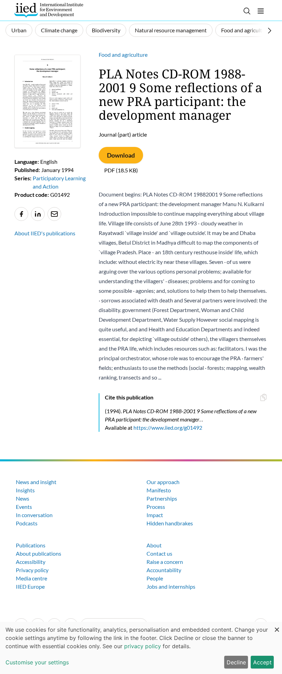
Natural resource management (171, 30)
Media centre (31, 578)
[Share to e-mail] (54, 214)
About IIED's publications (44, 233)
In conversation (34, 515)
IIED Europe (30, 586)
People (155, 578)
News (22, 498)
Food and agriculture (245, 30)
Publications (30, 545)
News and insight (36, 482)
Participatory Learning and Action (59, 182)
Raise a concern (165, 561)
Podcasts (26, 523)
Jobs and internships (171, 586)
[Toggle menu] (261, 11)
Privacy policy (32, 570)
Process (156, 506)
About (154, 545)
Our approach (163, 482)
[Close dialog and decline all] (277, 626)
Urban (18, 30)
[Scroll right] (269, 31)
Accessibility (30, 561)
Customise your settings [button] (37, 662)
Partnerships (162, 498)
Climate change (59, 30)
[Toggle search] (247, 11)
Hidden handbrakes (170, 523)
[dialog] (141, 648)
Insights (25, 490)
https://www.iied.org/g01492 (167, 427)
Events (24, 506)
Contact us (159, 553)
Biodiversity (106, 30)
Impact (155, 515)
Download (121, 155)
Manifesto (159, 490)
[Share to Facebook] (21, 214)
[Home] (48, 10)
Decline (236, 662)
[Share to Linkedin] (38, 214)
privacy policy (142, 646)
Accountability (164, 570)
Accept (262, 662)
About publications (38, 553)
